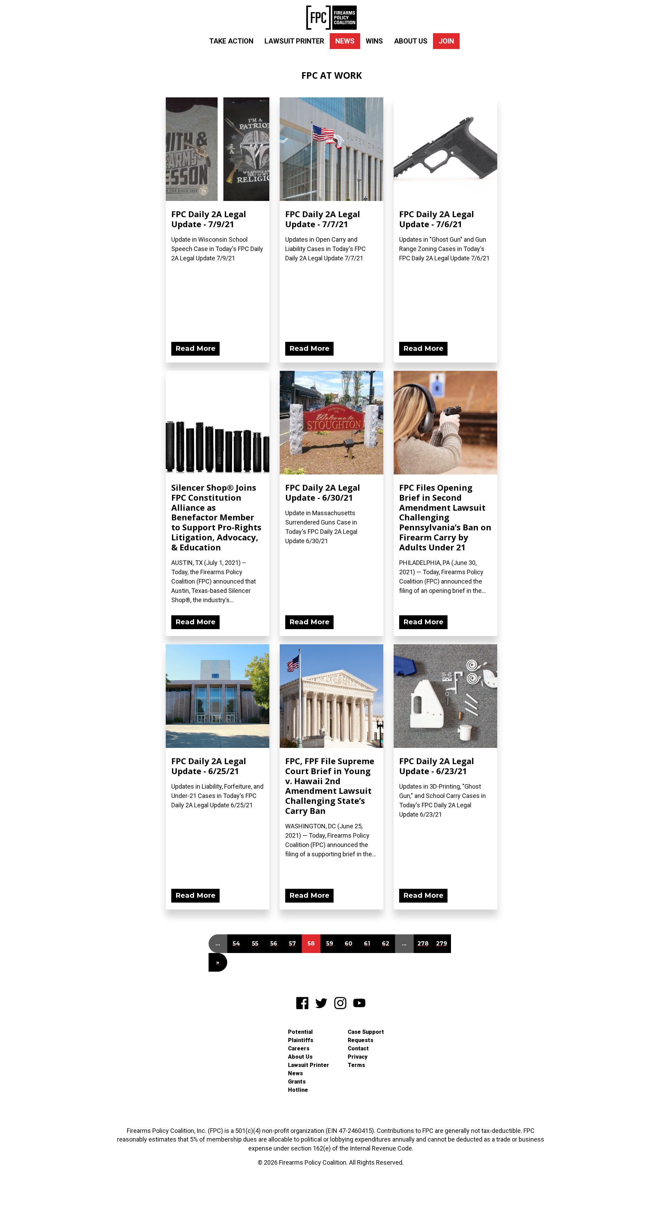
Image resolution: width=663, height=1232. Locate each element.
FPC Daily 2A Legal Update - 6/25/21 (208, 766)
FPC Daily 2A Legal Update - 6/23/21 (436, 766)
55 (255, 943)
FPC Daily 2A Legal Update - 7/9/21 (208, 219)
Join (446, 41)
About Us (410, 41)
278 (423, 943)
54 (236, 943)
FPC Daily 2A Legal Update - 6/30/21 (322, 492)
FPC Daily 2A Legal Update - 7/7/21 (322, 219)
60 (348, 943)
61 (367, 943)
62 (385, 943)
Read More (195, 348)
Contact (358, 1048)
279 (441, 943)
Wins (374, 41)
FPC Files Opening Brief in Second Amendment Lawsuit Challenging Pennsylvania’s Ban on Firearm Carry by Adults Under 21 (445, 517)
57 (292, 943)
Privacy (357, 1056)
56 (273, 943)
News (345, 41)
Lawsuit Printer (294, 41)
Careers (298, 1048)
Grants (297, 1081)
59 (329, 943)
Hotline (298, 1090)
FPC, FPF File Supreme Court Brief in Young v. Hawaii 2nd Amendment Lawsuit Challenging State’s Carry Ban (329, 785)
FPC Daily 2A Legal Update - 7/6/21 (436, 219)
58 (311, 943)
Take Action (231, 41)
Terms (356, 1065)
